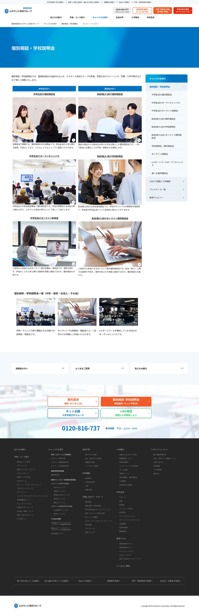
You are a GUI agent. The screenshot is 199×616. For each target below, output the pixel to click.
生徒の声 (119, 17)
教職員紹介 (123, 531)
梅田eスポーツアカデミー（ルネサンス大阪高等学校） (61, 529)
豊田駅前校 (55, 475)
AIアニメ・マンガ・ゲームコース (29, 484)
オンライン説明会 (91, 517)
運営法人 (156, 473)
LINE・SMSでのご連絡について (164, 458)
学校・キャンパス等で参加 (95, 513)
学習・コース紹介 (77, 17)
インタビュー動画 (91, 466)
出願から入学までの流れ (128, 454)
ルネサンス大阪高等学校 (60, 466)
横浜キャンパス (59, 498)
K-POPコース (22, 481)
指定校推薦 (123, 527)
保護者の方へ (22, 368)
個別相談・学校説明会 (69, 23)
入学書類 (122, 481)
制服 (121, 501)
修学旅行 (122, 512)
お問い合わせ (158, 462)
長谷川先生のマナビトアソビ (129, 559)
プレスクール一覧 (158, 189)
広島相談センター (57, 533)
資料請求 (88, 502)
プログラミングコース (25, 488)
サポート (122, 497)
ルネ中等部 (157, 469)
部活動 (121, 505)
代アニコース (22, 492)
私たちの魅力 (56, 17)
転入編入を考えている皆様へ (57, 580)
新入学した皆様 (91, 454)
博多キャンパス (59, 514)
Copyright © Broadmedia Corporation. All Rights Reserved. (163, 606)
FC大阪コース (22, 518)
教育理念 (88, 478)
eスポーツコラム (125, 555)
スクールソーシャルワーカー (129, 520)
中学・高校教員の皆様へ (143, 2)
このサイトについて (159, 449)
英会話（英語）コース (25, 511)
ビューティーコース (24, 503)
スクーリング (22, 465)
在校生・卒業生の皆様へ (170, 580)
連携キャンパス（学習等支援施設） (64, 480)
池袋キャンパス (59, 491)
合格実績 (122, 523)
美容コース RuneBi (24, 477)
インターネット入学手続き (129, 466)
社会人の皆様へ (124, 2)
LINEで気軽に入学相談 (160, 181)
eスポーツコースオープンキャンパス (98, 521)
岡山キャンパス (59, 502)
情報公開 (88, 489)
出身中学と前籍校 (125, 485)
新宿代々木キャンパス (62, 495)
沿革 (86, 486)
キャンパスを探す (100, 17)
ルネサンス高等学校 (58, 458)
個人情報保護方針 (159, 454)
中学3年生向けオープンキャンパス (97, 509)
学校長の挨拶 (90, 482)
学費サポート (124, 473)
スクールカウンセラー (127, 516)
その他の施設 (56, 519)
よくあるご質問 (82, 368)
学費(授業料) (123, 462)
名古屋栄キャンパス (61, 510)
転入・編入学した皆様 (93, 458)
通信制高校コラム (125, 543)
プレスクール (90, 528)
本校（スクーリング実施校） (61, 454)
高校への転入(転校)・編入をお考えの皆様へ (84, 2)
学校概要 (86, 473)
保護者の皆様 (90, 462)
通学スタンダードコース (26, 469)
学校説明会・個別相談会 (128, 477)
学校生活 (150, 17)
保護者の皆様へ (109, 2)
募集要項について (125, 458)
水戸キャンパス (59, 487)
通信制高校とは (125, 547)
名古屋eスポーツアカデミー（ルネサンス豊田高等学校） (61, 523)
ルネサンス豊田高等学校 (60, 462)
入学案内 (135, 17)
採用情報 (156, 466)
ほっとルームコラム (126, 551)
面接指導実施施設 (57, 471)
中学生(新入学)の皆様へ (55, 2)
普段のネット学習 (23, 462)
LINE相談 (88, 524)
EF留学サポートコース (25, 507)
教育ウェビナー (157, 197)
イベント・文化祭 (125, 508)
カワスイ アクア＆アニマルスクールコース (32, 496)
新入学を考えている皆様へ (28, 580)
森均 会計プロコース (25, 515)
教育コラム (121, 538)
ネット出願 (123, 469)
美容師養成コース (23, 500)
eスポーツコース (23, 473)
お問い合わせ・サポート (92, 497)
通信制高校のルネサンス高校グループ (25, 23)
